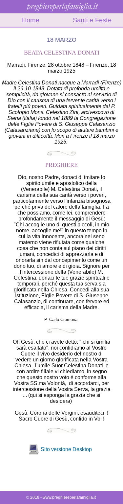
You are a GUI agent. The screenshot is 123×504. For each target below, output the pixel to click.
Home (30, 20)
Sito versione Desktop (66, 449)
